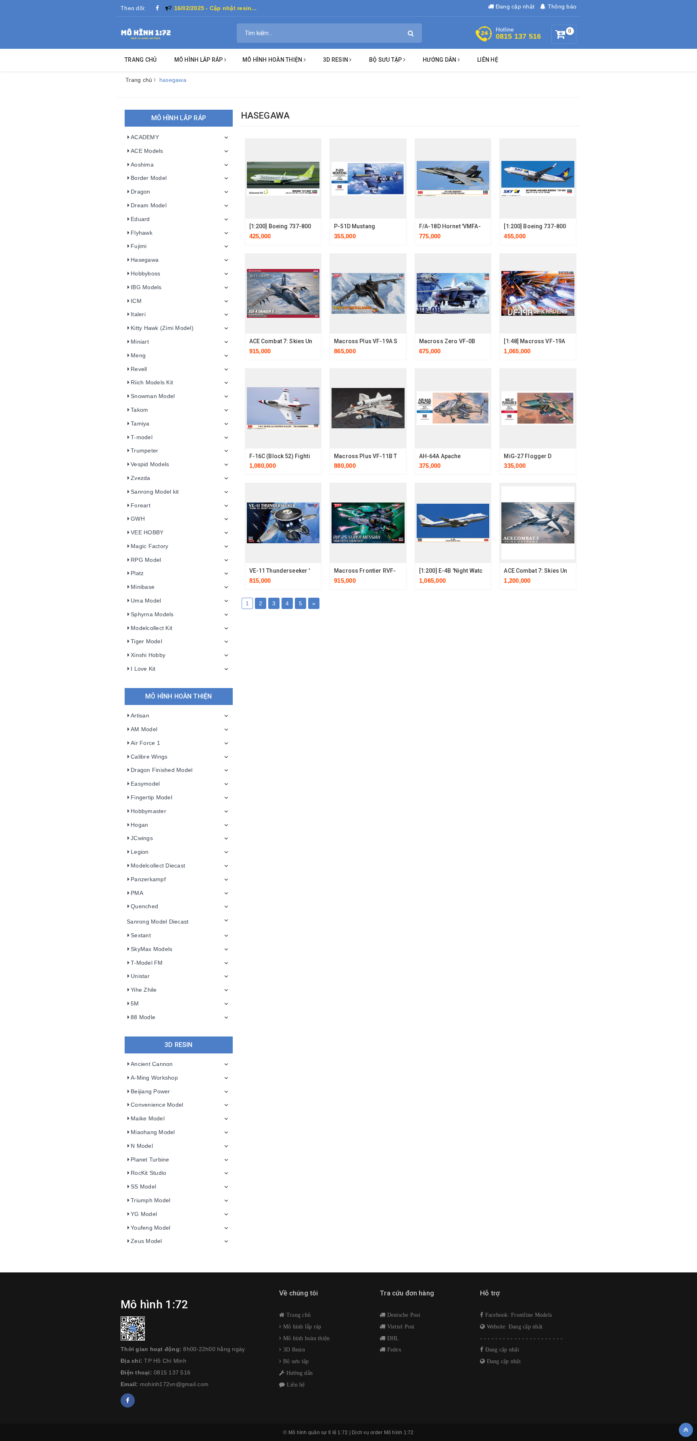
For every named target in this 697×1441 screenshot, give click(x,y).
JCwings (142, 838)
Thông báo (561, 6)
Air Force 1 (145, 743)
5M (135, 1003)
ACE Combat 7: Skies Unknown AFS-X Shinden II (312, 341)
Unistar (140, 976)
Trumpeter (144, 450)
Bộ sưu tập (295, 1361)
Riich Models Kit (152, 382)
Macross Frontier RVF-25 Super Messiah (389, 570)
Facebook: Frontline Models (517, 1315)
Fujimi (139, 246)
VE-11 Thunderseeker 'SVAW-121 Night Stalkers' (313, 570)
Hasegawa (145, 260)
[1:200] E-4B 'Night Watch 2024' (460, 570)
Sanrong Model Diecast (157, 921)
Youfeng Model (150, 1227)
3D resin (336, 59)
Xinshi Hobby (148, 655)
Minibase (142, 587)
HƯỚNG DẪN (440, 59)
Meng (138, 355)
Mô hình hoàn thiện (273, 59)
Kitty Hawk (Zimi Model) (162, 328)
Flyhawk (141, 232)
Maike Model (148, 1118)
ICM (136, 301)
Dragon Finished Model (161, 770)
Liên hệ (487, 59)
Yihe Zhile (144, 989)
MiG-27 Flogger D (527, 456)
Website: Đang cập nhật (514, 1326)
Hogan (139, 825)
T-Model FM (147, 962)
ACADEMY (145, 137)
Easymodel (145, 783)
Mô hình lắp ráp (199, 59)
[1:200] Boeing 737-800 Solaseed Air (298, 226)
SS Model (143, 1186)
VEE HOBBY (147, 532)
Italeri (138, 314)
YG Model (144, 1214)
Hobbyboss (145, 273)
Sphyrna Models (152, 614)
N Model (142, 1146)
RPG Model (146, 560)
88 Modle (143, 1017)
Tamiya (140, 423)
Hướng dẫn (299, 1373)
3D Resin (293, 1349)
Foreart (140, 505)
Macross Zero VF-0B (447, 341)
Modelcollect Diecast (158, 865)
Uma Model (146, 600)
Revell (139, 369)
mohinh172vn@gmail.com (174, 1384)
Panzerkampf (148, 879)
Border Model (149, 178)
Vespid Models (150, 464)
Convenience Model (157, 1104)
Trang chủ (141, 59)
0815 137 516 (518, 36)
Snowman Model (153, 396)
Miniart (140, 341)
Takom (139, 410)
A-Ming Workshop (154, 1077)
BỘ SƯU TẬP (386, 59)
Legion (140, 852)
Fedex (393, 1349)
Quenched (144, 906)
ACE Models (147, 151)
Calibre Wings (149, 756)
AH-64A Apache (440, 456)
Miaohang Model (153, 1132)
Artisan (140, 715)
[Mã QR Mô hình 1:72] (194, 1328)
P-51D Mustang (354, 226)
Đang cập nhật (514, 6)
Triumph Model (150, 1200)
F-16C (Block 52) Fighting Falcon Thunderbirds (312, 456)
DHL (392, 1338)
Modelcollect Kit (151, 628)
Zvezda (140, 478)
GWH (138, 518)
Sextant (141, 935)
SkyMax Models (151, 949)
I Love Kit (143, 668)
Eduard (140, 219)
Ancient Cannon (152, 1064)
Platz (137, 573)
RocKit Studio (148, 1173)
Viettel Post (399, 1326)
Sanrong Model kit (155, 491)
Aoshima (142, 164)
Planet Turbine (150, 1159)
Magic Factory (149, 546)
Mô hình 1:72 (399, 1432)
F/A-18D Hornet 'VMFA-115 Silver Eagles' (473, 226)
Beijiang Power (150, 1091)
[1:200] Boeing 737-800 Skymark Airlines (558, 226)
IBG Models (146, 287)
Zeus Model (146, 1241)
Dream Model (149, 205)
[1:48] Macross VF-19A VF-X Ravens (552, 341)
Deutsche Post (402, 1315)
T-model (141, 437)
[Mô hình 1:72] (146, 32)
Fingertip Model (151, 797)
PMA (137, 893)
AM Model (144, 729)
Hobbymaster (148, 811)
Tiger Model (146, 641)
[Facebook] (158, 8)
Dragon (140, 191)
